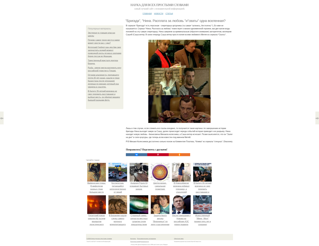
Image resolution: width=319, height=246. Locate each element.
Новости (158, 13)
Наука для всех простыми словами (159, 5)
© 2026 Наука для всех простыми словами (99, 238)
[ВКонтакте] (136, 154)
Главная (147, 13)
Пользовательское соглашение (146, 238)
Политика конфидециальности (139, 241)
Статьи (169, 13)
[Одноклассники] (179, 154)
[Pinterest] (158, 154)
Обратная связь (179, 238)
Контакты (133, 238)
